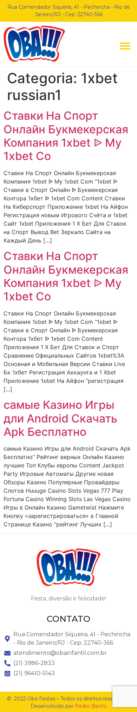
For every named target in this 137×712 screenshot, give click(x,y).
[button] (125, 46)
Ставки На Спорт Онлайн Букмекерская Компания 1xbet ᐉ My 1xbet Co (66, 136)
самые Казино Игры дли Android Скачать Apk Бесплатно (60, 418)
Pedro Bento (91, 706)
